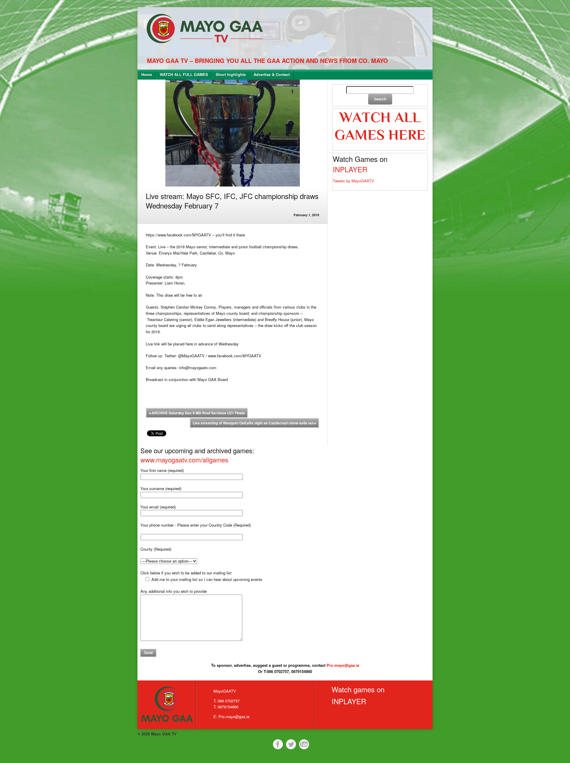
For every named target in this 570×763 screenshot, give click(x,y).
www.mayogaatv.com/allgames (184, 459)
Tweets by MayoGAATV (353, 181)
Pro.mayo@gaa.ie (343, 665)
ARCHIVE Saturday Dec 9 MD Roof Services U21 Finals (197, 413)
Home (146, 74)
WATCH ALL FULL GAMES (184, 74)
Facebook (278, 744)
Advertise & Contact (272, 74)
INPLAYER (350, 169)
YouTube (304, 744)
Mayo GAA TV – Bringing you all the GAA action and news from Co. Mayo (267, 60)
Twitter (291, 744)
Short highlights (231, 74)
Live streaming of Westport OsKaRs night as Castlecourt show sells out (254, 423)
